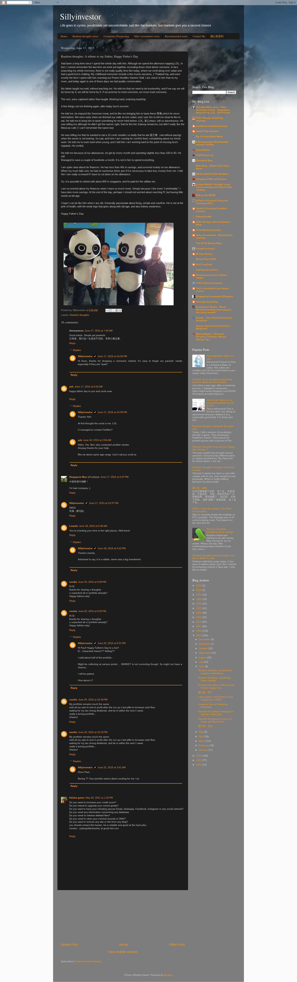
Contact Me (199, 36)
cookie (73, 582)
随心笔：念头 (205, 726)
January (203, 750)
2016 (199, 631)
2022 (199, 603)
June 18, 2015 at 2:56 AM (97, 440)
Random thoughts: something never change (219, 530)
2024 (199, 594)
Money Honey (204, 254)
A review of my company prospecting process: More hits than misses (212, 380)
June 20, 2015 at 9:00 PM (92, 582)
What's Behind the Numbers (212, 174)
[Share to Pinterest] (120, 310)
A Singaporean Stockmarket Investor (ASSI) (212, 143)
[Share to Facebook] (117, 310)
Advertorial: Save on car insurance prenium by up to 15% (219, 403)
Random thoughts (79, 315)
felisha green (77, 797)
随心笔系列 (217, 36)
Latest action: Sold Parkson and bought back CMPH (215, 698)
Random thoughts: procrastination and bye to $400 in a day (213, 556)
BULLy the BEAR (206, 195)
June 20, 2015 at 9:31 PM (112, 643)
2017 (199, 626)
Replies (77, 350)
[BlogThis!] (110, 310)
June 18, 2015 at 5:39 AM (93, 526)
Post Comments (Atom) (88, 961)
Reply (72, 343)
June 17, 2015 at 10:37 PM (103, 503)
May (201, 732)
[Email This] (107, 310)
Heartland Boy (204, 160)
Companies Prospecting (116, 36)
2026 (199, 585)
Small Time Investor (207, 131)
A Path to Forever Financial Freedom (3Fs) (212, 202)
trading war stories (207, 269)
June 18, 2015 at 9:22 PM (112, 548)
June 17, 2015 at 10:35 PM (112, 356)
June (202, 666)
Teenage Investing (207, 301)
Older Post (177, 944)
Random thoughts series (85, 36)
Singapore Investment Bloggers (214, 296)
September (205, 653)
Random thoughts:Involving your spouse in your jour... (215, 713)
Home (64, 36)
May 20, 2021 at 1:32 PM (99, 797)
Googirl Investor (205, 248)
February (204, 745)
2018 (199, 622)
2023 (199, 599)
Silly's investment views (147, 36)
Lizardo (73, 526)
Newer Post (69, 944)
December (205, 639)
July (201, 662)
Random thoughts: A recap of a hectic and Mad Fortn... (215, 720)
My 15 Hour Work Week (209, 136)
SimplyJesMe (203, 216)
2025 (199, 590)
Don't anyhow (204, 264)
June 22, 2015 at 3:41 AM (112, 767)
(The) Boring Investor (208, 230)
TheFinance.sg (204, 155)
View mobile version (123, 952)
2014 (199, 755)
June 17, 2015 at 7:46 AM (99, 330)
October (203, 648)
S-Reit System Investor (209, 283)
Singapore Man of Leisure (84, 477)
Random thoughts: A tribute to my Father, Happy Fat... (216, 686)
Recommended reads (176, 36)
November (205, 644)
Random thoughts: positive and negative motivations (215, 671)
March (202, 741)
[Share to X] (113, 310)
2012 (199, 764)
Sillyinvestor (80, 16)
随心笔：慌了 (205, 692)
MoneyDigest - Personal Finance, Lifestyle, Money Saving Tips (211, 337)
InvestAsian (203, 150)
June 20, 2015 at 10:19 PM (93, 732)
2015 (199, 635)
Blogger (168, 975)
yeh (71, 386)
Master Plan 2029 (206, 259)
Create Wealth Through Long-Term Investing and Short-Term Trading (214, 187)
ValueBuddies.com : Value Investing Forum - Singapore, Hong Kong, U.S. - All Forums (213, 110)
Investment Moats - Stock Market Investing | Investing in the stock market (214, 310)
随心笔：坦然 (199, 488)
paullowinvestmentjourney (211, 126)
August (203, 657)
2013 (199, 760)
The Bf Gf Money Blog (209, 243)
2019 (199, 617)
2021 (199, 608)
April (201, 736)
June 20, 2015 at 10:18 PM (93, 699)
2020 (199, 612)
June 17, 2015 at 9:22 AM (89, 386)
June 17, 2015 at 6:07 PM (115, 477)
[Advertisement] (122, 916)
